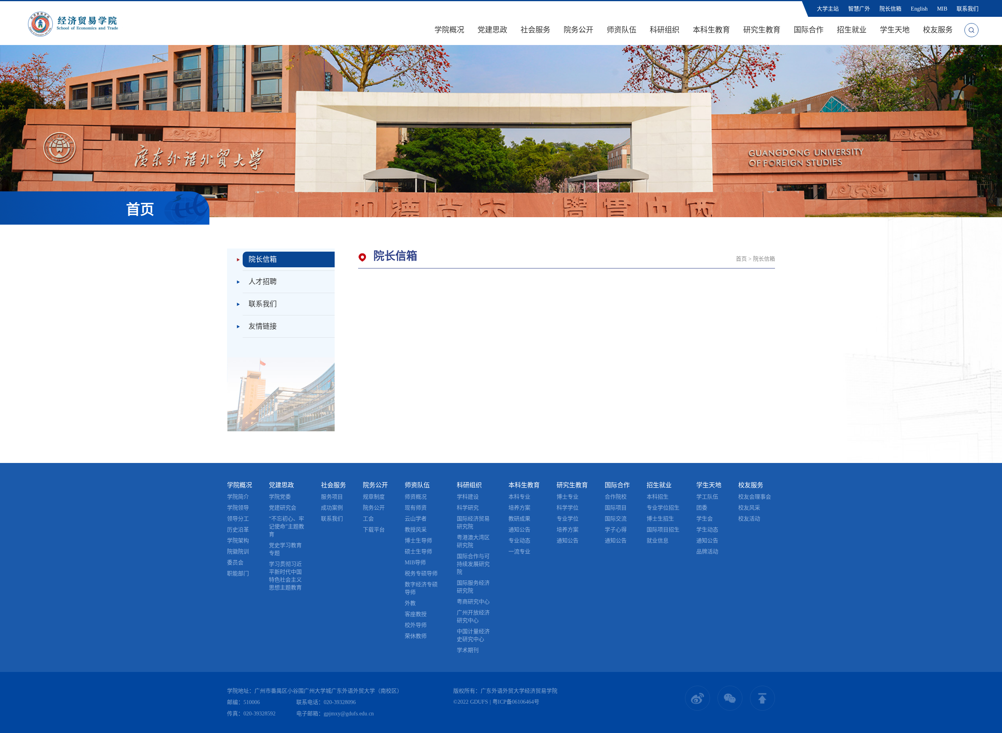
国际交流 (616, 519)
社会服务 (535, 30)
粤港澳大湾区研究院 (473, 541)
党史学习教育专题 (285, 549)
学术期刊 (468, 650)
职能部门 (238, 573)
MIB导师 (415, 563)
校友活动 (749, 519)
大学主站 (828, 9)
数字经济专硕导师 (421, 588)
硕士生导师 (418, 552)
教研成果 (519, 519)
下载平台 (374, 530)
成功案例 (332, 508)
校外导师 (416, 625)
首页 (741, 259)
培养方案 (519, 508)
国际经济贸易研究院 (473, 522)
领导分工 (238, 519)
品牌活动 (707, 552)
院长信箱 (890, 9)
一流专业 (519, 552)
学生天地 (895, 30)
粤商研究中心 (473, 602)
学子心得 (616, 530)
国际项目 (616, 508)
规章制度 (374, 497)
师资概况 (416, 497)
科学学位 (567, 508)
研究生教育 (761, 30)
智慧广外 (859, 9)
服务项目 (332, 497)
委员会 (235, 563)
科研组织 (664, 30)
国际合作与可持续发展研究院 (473, 564)
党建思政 (492, 30)
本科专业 (519, 497)
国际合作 (809, 30)
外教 (410, 603)
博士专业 (567, 497)
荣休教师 (416, 636)
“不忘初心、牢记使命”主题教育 (286, 526)
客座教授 (416, 614)
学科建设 (468, 497)
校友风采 (749, 508)
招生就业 (852, 30)
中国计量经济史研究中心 (473, 635)
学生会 (704, 519)
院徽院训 (238, 552)
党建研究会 (282, 508)
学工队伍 (707, 497)
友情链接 (263, 326)
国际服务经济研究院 (473, 587)
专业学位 (567, 519)
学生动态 (707, 530)
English (919, 9)
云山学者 (416, 519)
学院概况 (449, 30)
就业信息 (658, 541)
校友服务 (938, 30)
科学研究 (468, 508)
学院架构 (238, 541)
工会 (368, 519)
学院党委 (280, 497)
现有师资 (416, 508)
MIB (942, 9)
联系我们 (968, 9)
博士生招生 (660, 519)
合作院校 (616, 497)
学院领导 (238, 508)
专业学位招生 (663, 508)
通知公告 (519, 530)
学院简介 (238, 497)
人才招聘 (263, 282)
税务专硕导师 (421, 573)
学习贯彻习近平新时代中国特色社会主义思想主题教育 (285, 576)
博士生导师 (418, 541)
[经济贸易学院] (73, 23)
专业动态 (519, 541)
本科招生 (658, 497)
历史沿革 (238, 530)
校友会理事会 (754, 497)
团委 (701, 508)
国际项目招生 (663, 530)
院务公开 (578, 30)
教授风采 (416, 530)
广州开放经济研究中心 (473, 616)
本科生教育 (711, 30)
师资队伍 (621, 30)
